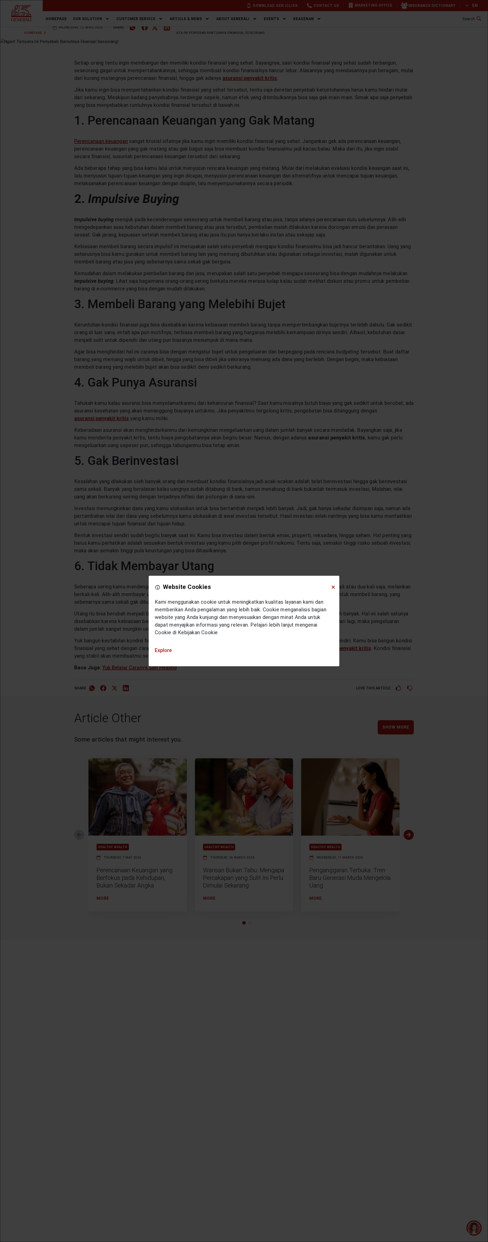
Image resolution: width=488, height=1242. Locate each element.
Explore (163, 650)
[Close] (333, 587)
